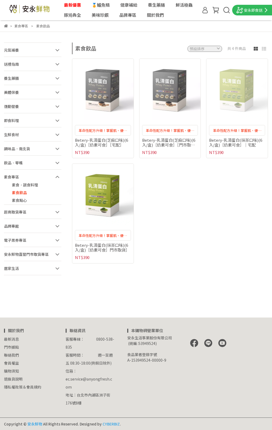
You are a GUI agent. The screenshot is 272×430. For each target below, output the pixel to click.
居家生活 (11, 268)
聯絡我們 (11, 355)
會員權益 (11, 363)
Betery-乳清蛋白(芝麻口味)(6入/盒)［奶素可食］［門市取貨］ (170, 142)
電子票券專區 (15, 240)
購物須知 (11, 371)
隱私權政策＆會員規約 (22, 387)
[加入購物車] (110, 89)
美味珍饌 (100, 15)
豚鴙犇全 (72, 15)
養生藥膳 (156, 5)
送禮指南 (11, 64)
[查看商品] (95, 89)
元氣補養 (11, 50)
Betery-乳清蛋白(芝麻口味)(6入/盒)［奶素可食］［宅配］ (101, 142)
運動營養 (11, 106)
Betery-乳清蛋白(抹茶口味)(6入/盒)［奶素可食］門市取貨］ (102, 247)
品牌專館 (11, 226)
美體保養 (11, 92)
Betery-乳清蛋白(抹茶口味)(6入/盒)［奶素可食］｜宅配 (235, 142)
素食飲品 (19, 192)
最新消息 (11, 339)
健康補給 (128, 5)
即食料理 (11, 120)
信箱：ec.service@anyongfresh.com (89, 379)
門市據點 (11, 347)
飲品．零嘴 (13, 162)
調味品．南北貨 (17, 148)
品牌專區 (127, 15)
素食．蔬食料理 (25, 184)
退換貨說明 (13, 379)
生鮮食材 (11, 134)
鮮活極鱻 (184, 5)
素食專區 (11, 176)
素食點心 (19, 200)
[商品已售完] (245, 89)
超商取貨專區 (15, 212)
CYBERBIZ (111, 424)
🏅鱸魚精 (101, 5)
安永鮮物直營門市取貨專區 (26, 254)
